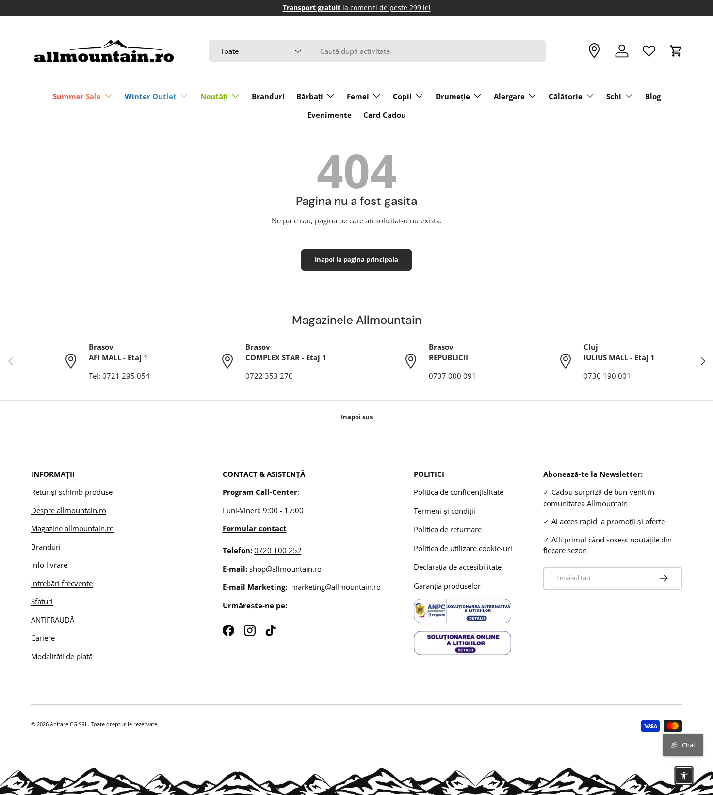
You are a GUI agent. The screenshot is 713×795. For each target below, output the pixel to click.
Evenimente (330, 114)
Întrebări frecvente (62, 583)
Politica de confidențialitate (458, 492)
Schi (613, 96)
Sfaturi (42, 601)
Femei (358, 96)
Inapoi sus (357, 416)
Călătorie (566, 96)
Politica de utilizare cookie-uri (463, 548)
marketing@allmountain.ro (337, 587)
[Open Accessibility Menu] (684, 775)
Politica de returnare (448, 529)
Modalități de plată (62, 656)
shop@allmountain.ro (285, 569)
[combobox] (377, 51)
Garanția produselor (447, 586)
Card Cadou (384, 114)
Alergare (509, 96)
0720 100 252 (278, 550)
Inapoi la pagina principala (356, 259)
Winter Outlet (151, 96)
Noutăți (214, 96)
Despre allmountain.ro (68, 510)
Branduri (268, 96)
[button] (676, 51)
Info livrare (49, 565)
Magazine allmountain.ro (72, 528)
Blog (653, 96)
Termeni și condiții (444, 511)
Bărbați (309, 96)
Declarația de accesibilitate (458, 567)
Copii (402, 96)
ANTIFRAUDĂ (52, 620)
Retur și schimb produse (72, 492)
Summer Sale (77, 96)
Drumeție (453, 96)
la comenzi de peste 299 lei (357, 7)
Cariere (43, 638)
